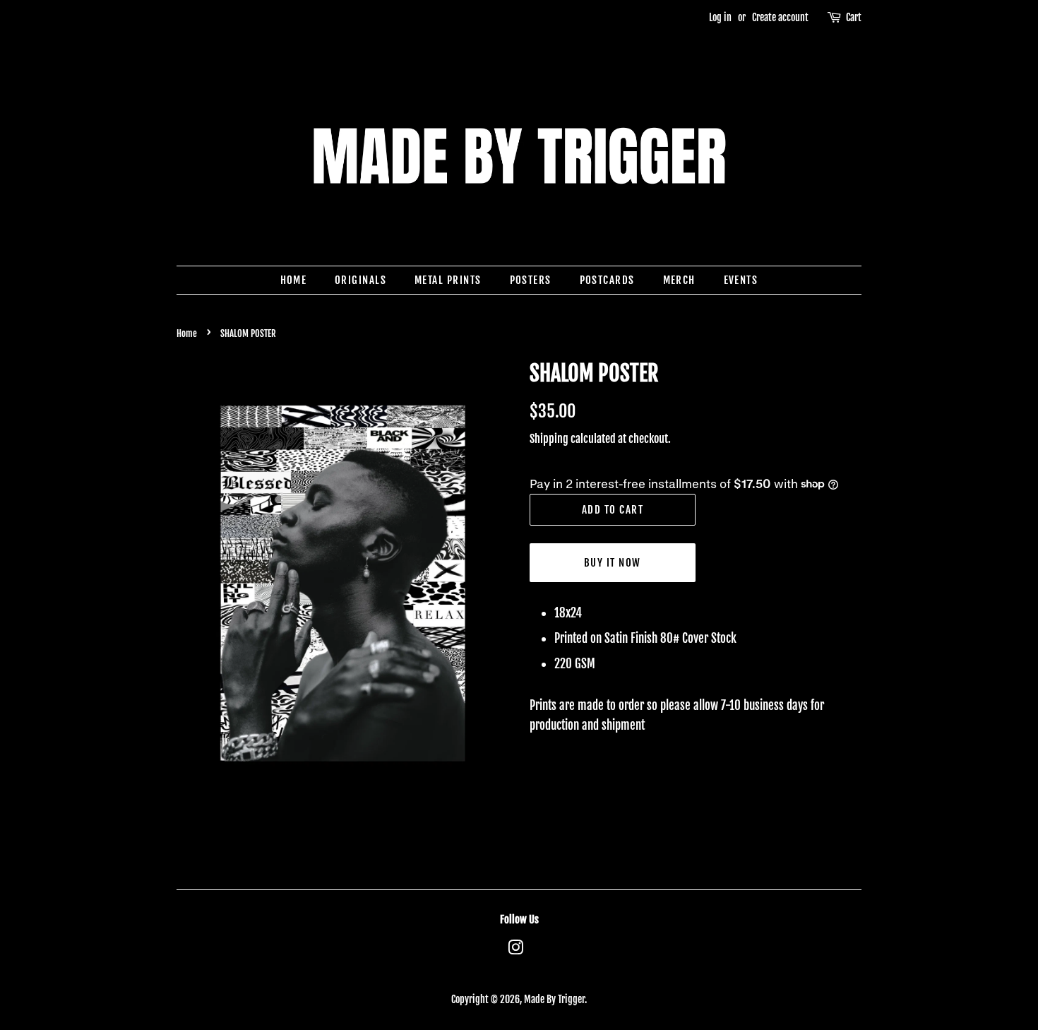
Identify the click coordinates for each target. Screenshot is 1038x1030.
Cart (853, 17)
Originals (361, 280)
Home (293, 280)
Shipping (549, 439)
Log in (720, 17)
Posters (531, 280)
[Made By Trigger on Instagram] (515, 950)
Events (741, 280)
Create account (780, 17)
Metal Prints (448, 280)
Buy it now (612, 562)
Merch (679, 280)
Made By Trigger (554, 999)
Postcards (608, 280)
